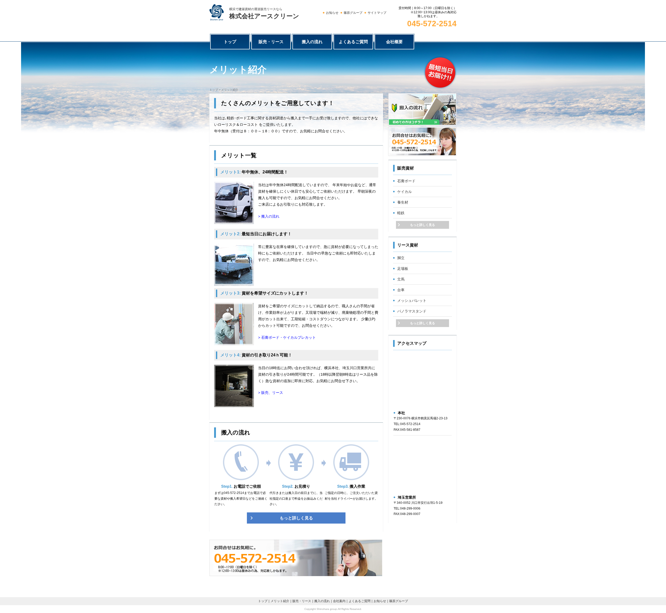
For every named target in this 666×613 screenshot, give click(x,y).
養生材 (402, 202)
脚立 (401, 258)
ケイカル (404, 192)
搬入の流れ (312, 42)
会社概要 (394, 42)
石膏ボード (406, 181)
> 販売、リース (270, 392)
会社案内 (339, 601)
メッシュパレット (411, 300)
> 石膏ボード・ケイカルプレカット (287, 337)
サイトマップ (377, 13)
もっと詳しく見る (296, 518)
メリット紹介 (280, 601)
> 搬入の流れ (268, 216)
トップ (230, 42)
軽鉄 (401, 213)
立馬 (401, 279)
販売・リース (271, 42)
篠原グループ (353, 13)
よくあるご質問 (353, 42)
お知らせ (332, 13)
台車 (401, 290)
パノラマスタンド (411, 311)
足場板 (402, 268)
